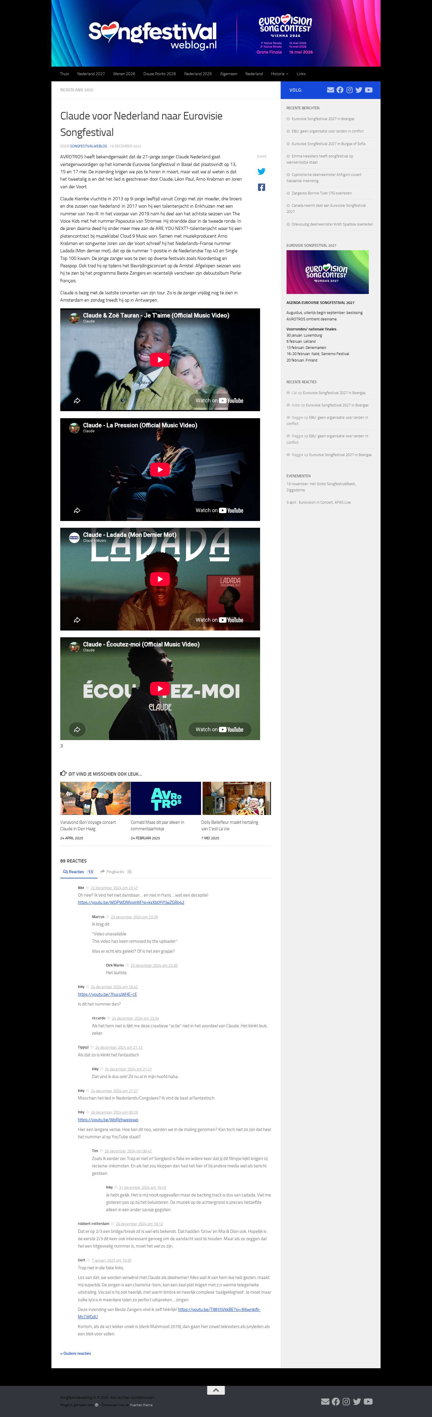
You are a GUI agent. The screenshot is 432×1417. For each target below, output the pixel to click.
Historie (277, 73)
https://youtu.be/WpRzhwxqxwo (108, 1119)
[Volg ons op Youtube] (368, 89)
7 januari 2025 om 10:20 (111, 1260)
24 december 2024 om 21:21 (128, 1069)
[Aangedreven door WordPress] (96, 1405)
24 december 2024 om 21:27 (114, 1091)
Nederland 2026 (198, 73)
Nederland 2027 (91, 73)
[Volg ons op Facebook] (340, 89)
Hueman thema (141, 1405)
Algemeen (228, 73)
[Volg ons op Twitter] (358, 89)
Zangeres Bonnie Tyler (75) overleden (322, 193)
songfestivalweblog (88, 146)
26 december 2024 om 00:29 (114, 1112)
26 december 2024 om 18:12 (139, 1224)
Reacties (81, 871)
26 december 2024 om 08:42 (128, 1151)
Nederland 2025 (76, 90)
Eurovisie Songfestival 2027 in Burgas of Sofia (328, 144)
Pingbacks (118, 871)
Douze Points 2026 (159, 73)
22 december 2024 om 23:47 (114, 888)
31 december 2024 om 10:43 (142, 1187)
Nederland (254, 73)
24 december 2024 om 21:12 (118, 1047)
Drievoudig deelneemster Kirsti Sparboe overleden (332, 224)
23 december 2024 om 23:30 (154, 965)
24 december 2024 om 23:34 (135, 1018)
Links (301, 73)
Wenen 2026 (124, 73)
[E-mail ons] (330, 89)
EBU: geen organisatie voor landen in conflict (328, 131)
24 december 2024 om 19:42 (114, 987)
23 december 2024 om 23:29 (134, 917)
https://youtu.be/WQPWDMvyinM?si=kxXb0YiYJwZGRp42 (131, 902)
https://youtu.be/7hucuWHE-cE (107, 994)
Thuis (64, 73)
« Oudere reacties (75, 1353)
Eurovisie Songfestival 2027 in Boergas (323, 119)
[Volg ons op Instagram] (349, 89)
